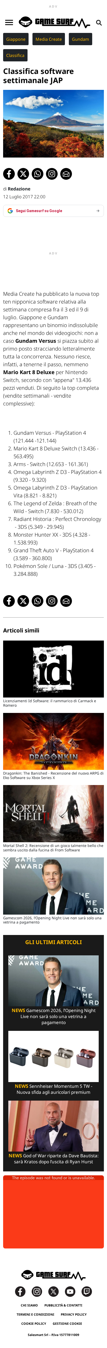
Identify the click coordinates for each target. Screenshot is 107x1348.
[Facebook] (23, 1291)
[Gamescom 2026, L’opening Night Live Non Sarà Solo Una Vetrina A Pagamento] (53, 980)
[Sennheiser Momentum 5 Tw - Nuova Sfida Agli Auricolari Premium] (53, 1056)
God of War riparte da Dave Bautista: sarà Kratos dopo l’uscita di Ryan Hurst (54, 1159)
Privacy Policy (74, 1314)
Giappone (15, 39)
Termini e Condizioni (35, 1314)
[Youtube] (73, 1291)
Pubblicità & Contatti (63, 1305)
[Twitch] (87, 1291)
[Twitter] (56, 1291)
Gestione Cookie (67, 1323)
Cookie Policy (33, 1323)
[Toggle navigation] (9, 22)
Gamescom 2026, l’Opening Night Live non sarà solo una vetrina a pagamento (54, 1016)
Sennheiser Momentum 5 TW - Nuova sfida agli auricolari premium (53, 1089)
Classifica (15, 55)
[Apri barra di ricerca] (99, 22)
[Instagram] (39, 1291)
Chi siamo (29, 1305)
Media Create (49, 39)
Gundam (80, 39)
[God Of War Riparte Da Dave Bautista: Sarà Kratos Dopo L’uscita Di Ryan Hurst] (53, 1125)
